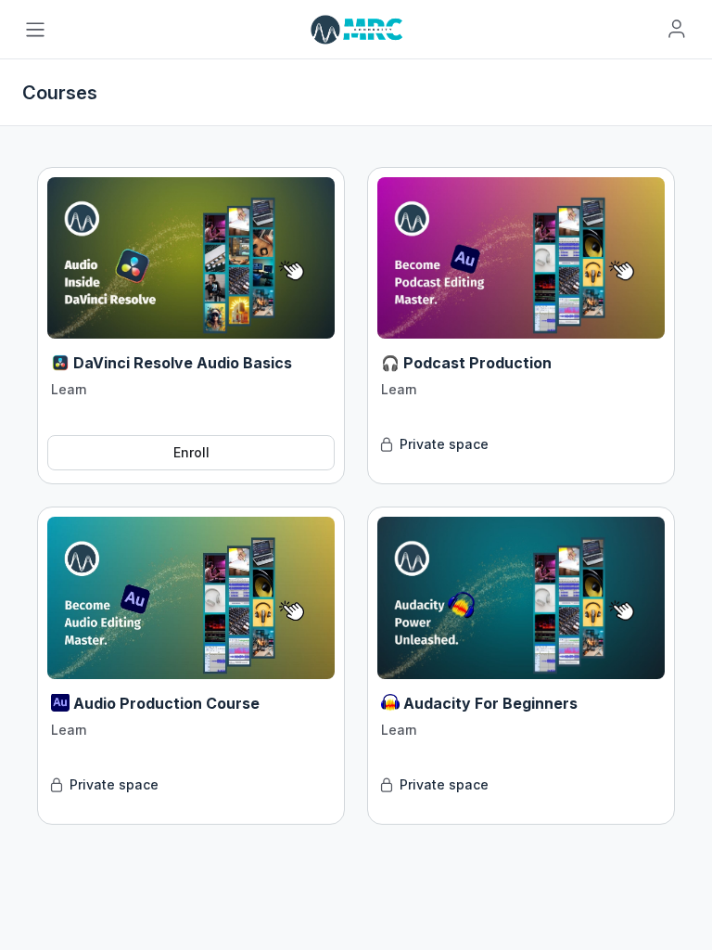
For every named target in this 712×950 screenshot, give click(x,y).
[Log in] (677, 29)
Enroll (191, 452)
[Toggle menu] (35, 30)
